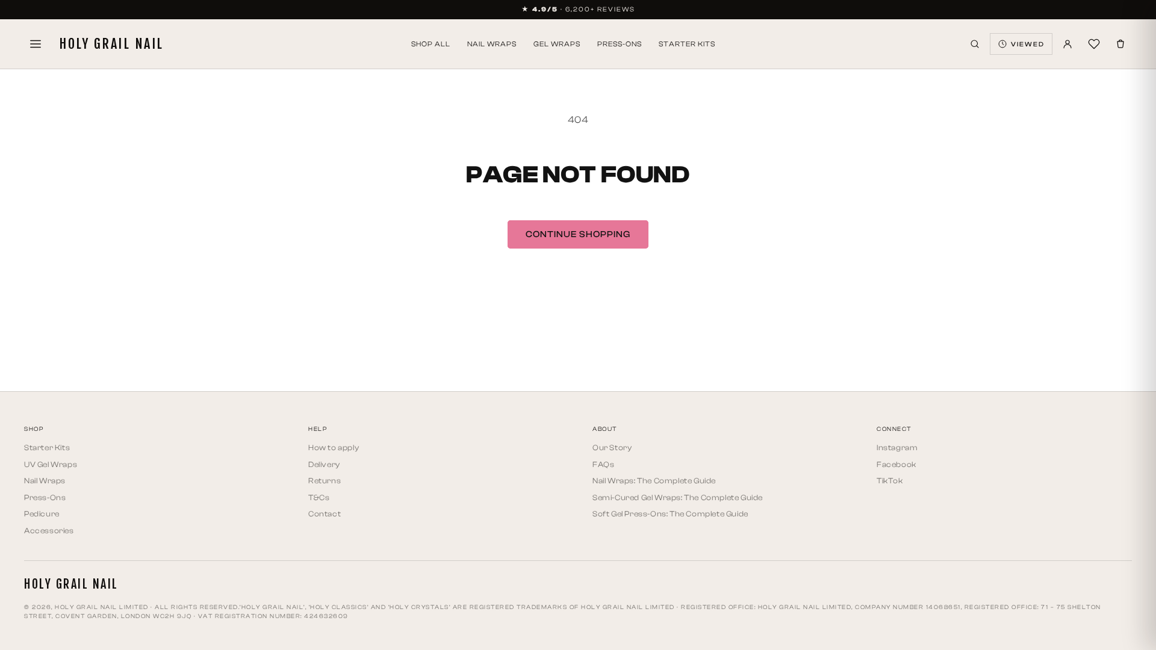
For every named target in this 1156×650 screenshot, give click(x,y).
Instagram (897, 447)
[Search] (974, 43)
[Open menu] (35, 43)
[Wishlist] (1094, 43)
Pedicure (42, 513)
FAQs (603, 464)
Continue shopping (578, 234)
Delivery (324, 464)
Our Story (612, 447)
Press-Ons (619, 44)
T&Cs (318, 497)
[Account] (1067, 43)
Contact (324, 513)
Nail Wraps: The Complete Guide (654, 480)
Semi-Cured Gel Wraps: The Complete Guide (677, 497)
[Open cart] (1120, 43)
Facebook (896, 464)
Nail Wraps (492, 44)
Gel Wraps (556, 44)
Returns (324, 480)
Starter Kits (687, 44)
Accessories (49, 530)
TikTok (890, 480)
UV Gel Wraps (50, 464)
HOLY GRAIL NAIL (111, 44)
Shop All (430, 44)
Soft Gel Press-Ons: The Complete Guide (670, 513)
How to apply (333, 447)
